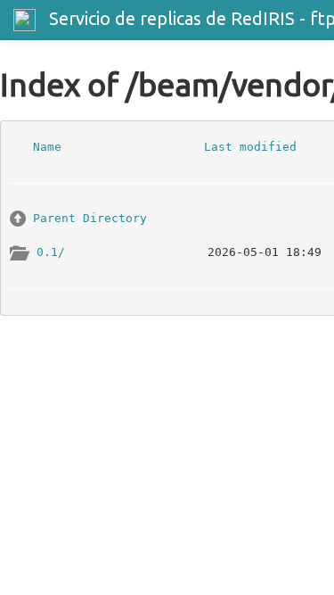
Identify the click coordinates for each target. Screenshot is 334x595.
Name (47, 146)
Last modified (250, 146)
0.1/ (51, 251)
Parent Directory (90, 217)
